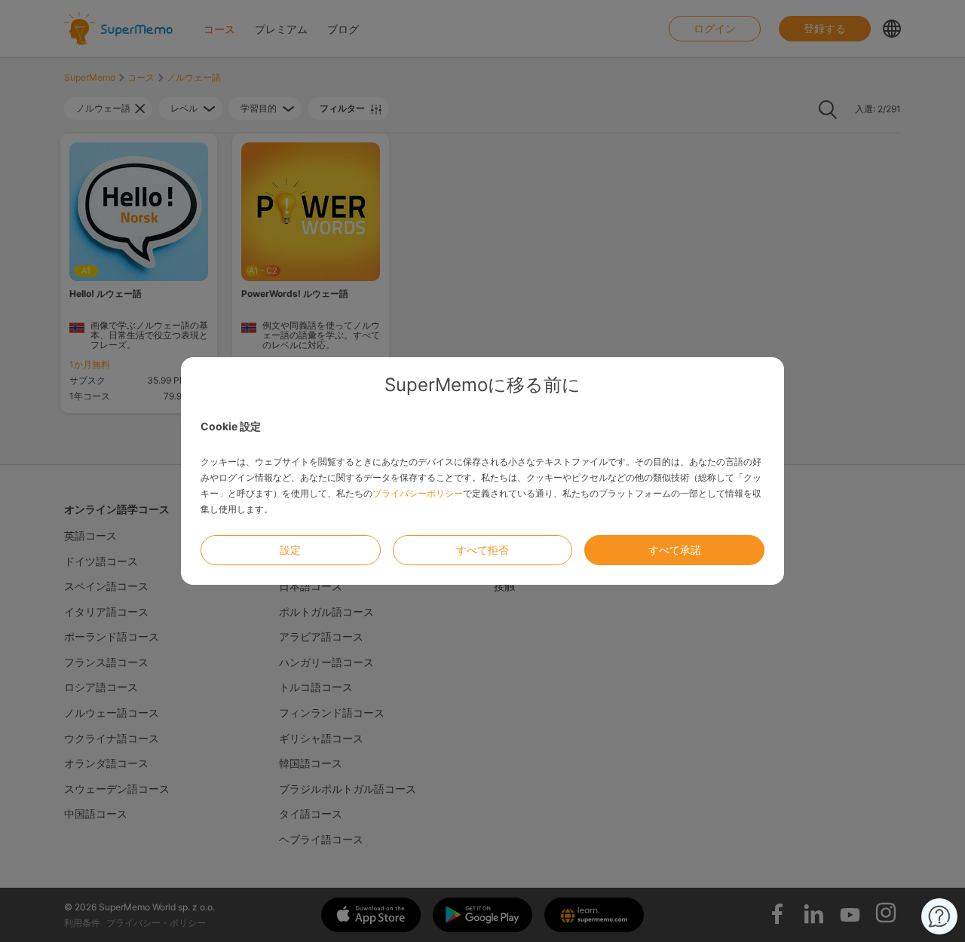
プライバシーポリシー (417, 493)
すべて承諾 (674, 549)
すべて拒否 (482, 549)
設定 (290, 549)
